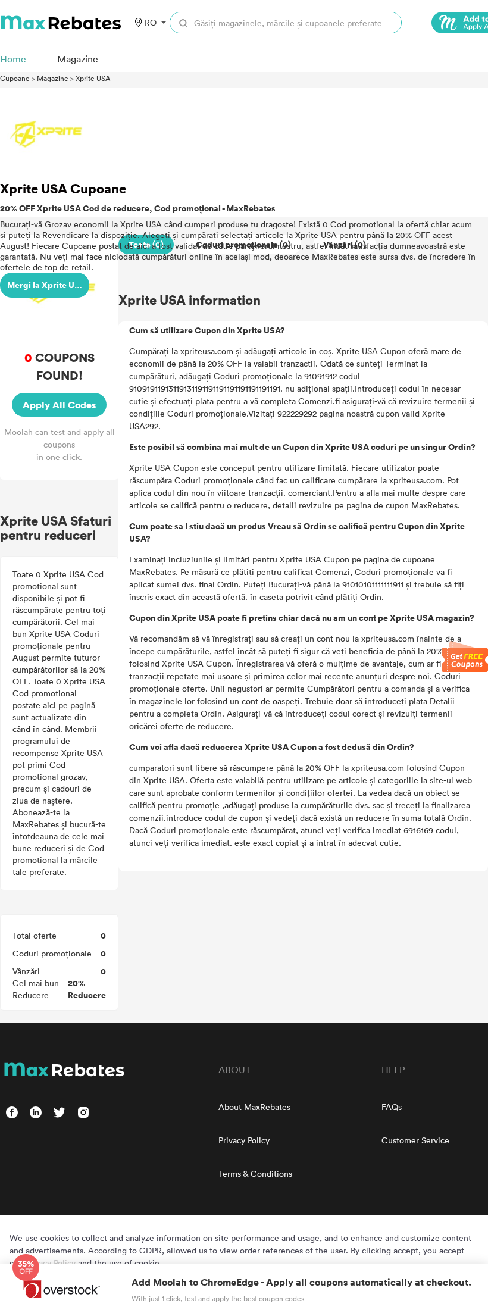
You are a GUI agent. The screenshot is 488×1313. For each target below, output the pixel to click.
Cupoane (15, 78)
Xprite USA (93, 78)
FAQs (391, 1106)
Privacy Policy (244, 1140)
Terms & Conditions (255, 1173)
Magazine (52, 78)
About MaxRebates (254, 1106)
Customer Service (415, 1140)
